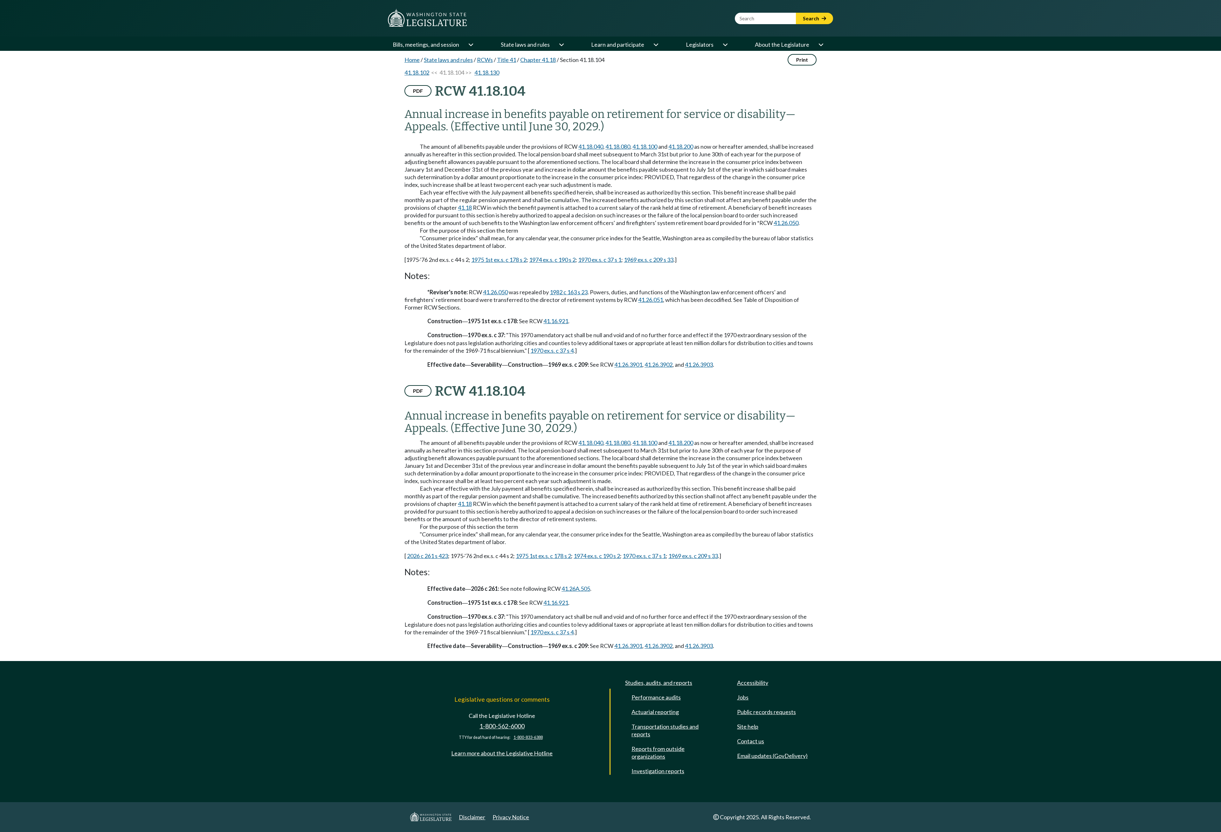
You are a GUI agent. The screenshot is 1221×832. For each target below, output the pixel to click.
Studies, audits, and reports (658, 682)
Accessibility (752, 682)
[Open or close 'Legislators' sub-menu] (725, 44)
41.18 (465, 207)
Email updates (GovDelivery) (772, 755)
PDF (418, 91)
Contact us (750, 741)
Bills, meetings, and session (426, 44)
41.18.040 (590, 146)
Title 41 (506, 59)
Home (412, 59)
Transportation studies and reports (665, 730)
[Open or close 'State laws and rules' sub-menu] (561, 44)
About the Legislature (782, 44)
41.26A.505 (576, 588)
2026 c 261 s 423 (427, 555)
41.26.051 (650, 299)
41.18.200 (680, 146)
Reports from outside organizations (658, 752)
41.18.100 (644, 146)
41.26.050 (786, 222)
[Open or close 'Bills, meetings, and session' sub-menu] (471, 44)
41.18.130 (486, 72)
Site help (747, 726)
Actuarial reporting (655, 711)
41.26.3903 (699, 364)
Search (811, 18)
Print (802, 60)
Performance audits (656, 697)
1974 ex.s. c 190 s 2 (552, 259)
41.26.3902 (659, 364)
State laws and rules (525, 44)
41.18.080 (617, 146)
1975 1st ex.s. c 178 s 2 (499, 259)
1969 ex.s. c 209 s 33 (648, 259)
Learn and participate (617, 44)
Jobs (742, 697)
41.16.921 (555, 320)
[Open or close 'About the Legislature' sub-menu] (821, 44)
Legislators (700, 44)
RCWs (485, 59)
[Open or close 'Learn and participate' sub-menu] (656, 44)
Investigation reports (657, 770)
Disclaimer (472, 817)
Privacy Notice (511, 817)
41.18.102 (416, 72)
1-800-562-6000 (502, 726)
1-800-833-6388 (528, 737)
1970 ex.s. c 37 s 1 (599, 259)
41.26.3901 (628, 364)
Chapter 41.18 (538, 59)
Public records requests (766, 711)
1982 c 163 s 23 (569, 292)
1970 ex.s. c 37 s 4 (552, 350)
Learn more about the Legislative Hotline (502, 753)
